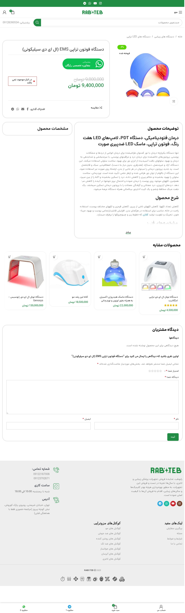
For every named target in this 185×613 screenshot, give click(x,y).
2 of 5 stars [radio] (157, 371)
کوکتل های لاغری (112, 559)
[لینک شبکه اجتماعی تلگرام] (84, 3)
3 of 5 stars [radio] (155, 371)
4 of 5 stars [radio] (152, 371)
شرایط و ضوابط (174, 538)
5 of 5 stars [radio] (149, 371)
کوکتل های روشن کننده (108, 538)
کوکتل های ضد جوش (109, 533)
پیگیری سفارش (174, 528)
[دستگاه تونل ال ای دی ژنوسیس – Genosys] (25, 272)
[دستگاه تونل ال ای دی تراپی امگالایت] (160, 272)
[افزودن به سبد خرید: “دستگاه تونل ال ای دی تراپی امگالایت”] (144, 257)
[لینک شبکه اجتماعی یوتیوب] (95, 3)
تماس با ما (176, 543)
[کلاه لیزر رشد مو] (70, 272)
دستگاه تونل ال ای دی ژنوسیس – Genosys (25, 298)
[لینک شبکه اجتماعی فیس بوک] (27, 109)
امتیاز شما (172, 370)
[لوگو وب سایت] (92, 12)
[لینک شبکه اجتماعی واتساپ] (89, 3)
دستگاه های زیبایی (164, 36)
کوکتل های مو (113, 528)
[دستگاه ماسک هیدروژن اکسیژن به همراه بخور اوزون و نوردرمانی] (115, 272)
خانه (180, 36)
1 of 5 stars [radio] (160, 371)
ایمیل (86, 419)
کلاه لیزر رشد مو (80, 297)
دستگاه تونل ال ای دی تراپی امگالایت (163, 298)
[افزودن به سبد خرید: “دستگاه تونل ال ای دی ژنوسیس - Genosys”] (9, 257)
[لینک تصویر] (166, 470)
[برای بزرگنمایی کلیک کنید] (174, 101)
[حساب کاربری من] (4, 12)
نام (176, 419)
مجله (179, 533)
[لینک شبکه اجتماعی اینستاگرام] (100, 3)
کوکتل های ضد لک (111, 543)
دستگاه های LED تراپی (138, 36)
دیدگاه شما (172, 377)
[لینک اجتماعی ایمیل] (22, 109)
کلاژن (145, 214)
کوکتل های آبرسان (111, 554)
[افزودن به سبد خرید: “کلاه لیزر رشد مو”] (54, 257)
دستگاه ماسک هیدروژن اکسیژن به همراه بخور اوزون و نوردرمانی (116, 298)
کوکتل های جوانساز (110, 549)
